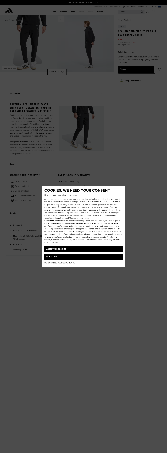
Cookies (73, 218)
